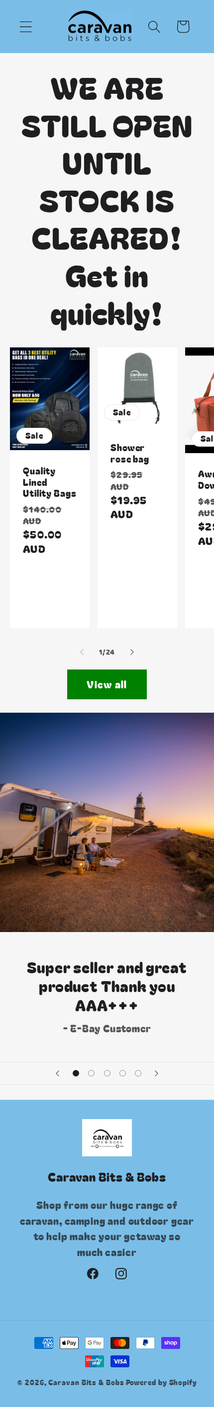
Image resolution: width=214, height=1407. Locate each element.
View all (107, 684)
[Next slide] (157, 1073)
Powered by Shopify (161, 1382)
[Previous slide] (57, 1073)
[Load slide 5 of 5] (138, 1073)
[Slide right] (132, 652)
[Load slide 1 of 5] (76, 1073)
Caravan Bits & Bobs (86, 1382)
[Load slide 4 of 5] (122, 1073)
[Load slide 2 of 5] (91, 1073)
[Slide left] (82, 652)
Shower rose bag (129, 453)
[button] (25, 26)
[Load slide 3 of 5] (106, 1073)
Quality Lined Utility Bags (50, 482)
